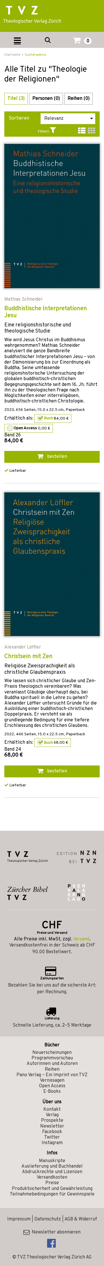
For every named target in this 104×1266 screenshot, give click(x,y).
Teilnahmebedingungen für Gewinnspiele (52, 1194)
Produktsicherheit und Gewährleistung (52, 1189)
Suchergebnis (35, 55)
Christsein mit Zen (28, 656)
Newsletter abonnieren (55, 1232)
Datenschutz (47, 1219)
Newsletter (52, 1126)
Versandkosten (52, 1177)
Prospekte (52, 1121)
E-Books (52, 1092)
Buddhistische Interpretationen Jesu (45, 312)
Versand (81, 939)
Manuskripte (52, 1161)
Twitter (52, 1137)
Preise (52, 1183)
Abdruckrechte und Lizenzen (52, 1172)
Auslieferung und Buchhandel (52, 1166)
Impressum (19, 1219)
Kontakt (52, 1110)
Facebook (52, 1132)
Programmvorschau (52, 1058)
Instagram (52, 1143)
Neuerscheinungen (52, 1053)
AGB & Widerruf (80, 1219)
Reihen (52, 1069)
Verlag (52, 1115)
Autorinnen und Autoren (52, 1064)
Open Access (52, 1086)
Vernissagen (52, 1080)
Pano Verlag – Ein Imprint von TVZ (52, 1075)
